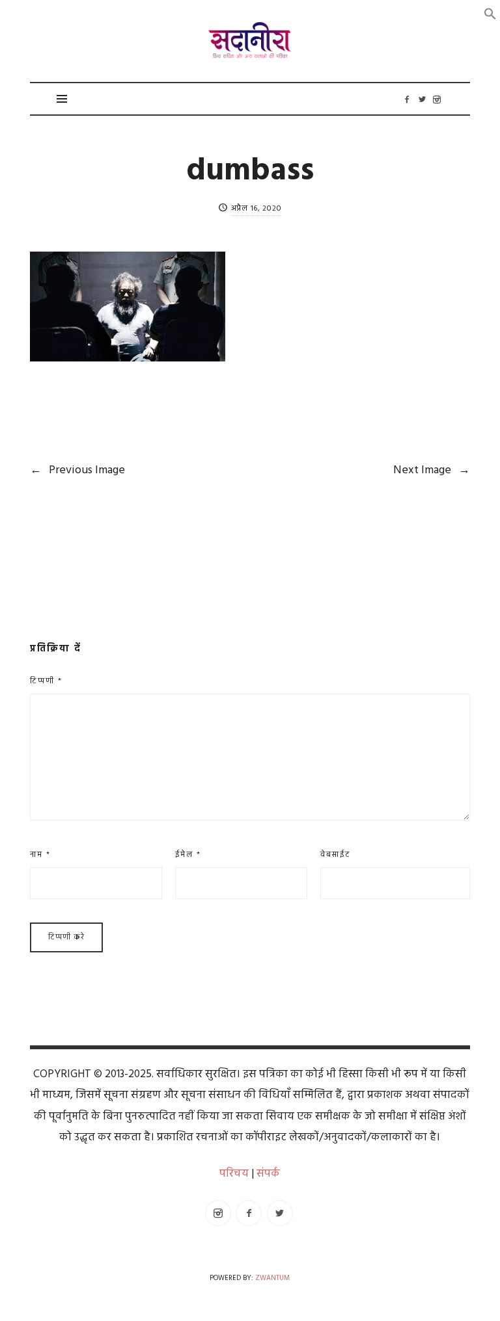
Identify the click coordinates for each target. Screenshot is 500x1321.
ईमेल (188, 854)
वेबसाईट (335, 854)
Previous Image (77, 470)
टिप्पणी (46, 681)
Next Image (431, 470)
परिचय (234, 1174)
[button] (490, 14)
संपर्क (268, 1174)
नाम (40, 854)
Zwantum (272, 1278)
